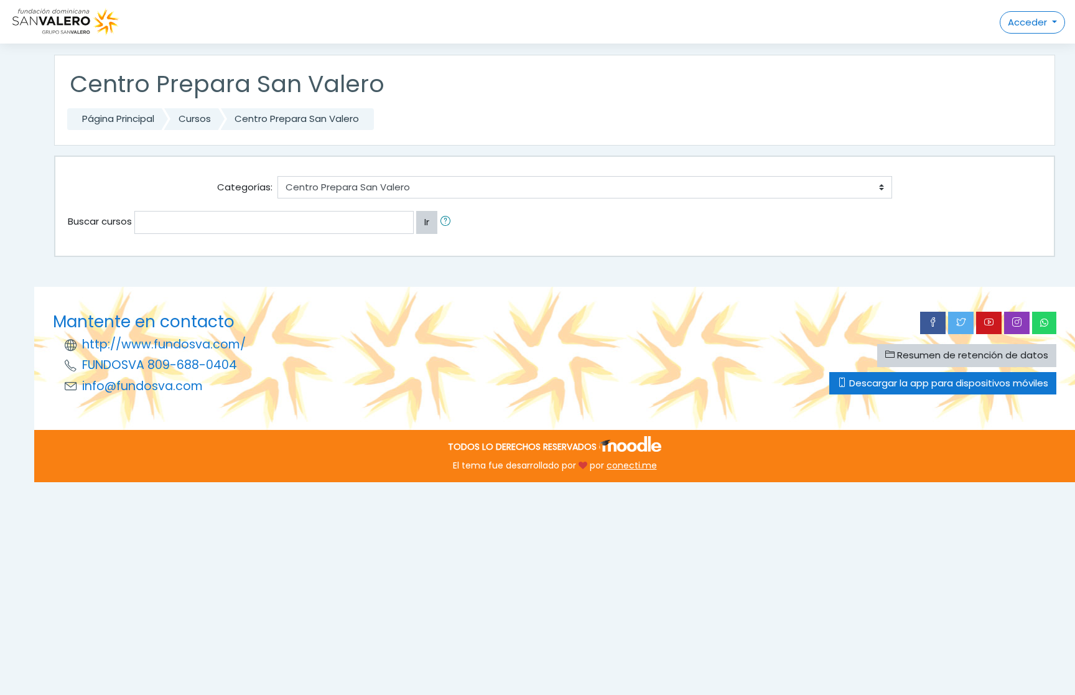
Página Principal (118, 118)
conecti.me (632, 465)
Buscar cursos (100, 221)
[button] (448, 222)
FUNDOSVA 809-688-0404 (159, 365)
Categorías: (244, 187)
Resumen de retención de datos (971, 354)
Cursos (195, 118)
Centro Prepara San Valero (297, 118)
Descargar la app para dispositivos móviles (947, 382)
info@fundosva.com (142, 386)
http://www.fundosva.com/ (164, 344)
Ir (426, 221)
